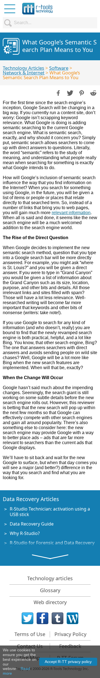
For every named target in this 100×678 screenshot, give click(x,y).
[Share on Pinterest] (81, 92)
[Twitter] (27, 618)
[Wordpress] (72, 618)
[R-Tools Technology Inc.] (37, 8)
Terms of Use (29, 634)
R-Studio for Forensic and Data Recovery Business (52, 545)
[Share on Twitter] (69, 92)
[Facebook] (42, 618)
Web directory (50, 602)
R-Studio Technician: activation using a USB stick (50, 511)
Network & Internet (23, 72)
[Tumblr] (57, 618)
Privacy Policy (70, 634)
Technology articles (50, 578)
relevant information (71, 212)
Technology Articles (23, 68)
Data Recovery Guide (32, 524)
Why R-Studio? (25, 533)
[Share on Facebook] (57, 92)
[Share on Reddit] (92, 92)
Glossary (50, 590)
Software (58, 68)
